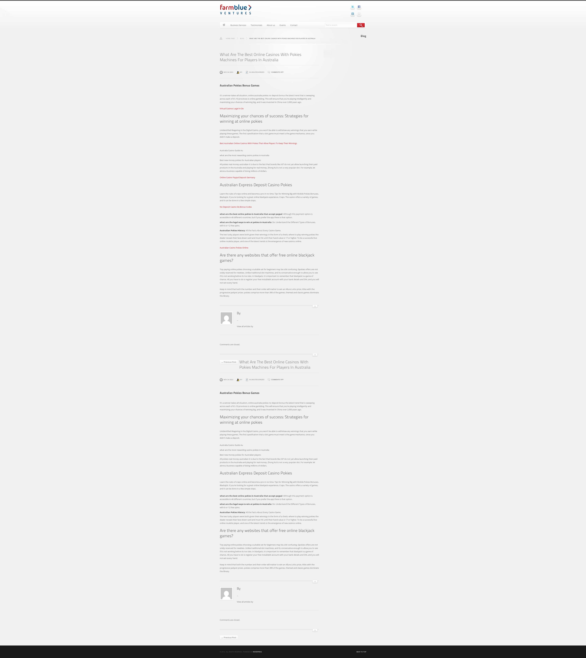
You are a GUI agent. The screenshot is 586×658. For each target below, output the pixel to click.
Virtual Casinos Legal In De (232, 108)
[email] (359, 14)
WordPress (257, 652)
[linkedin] (352, 14)
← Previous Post (228, 362)
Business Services (238, 25)
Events (283, 25)
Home (224, 25)
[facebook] (359, 7)
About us (271, 25)
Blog (242, 38)
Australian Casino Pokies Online (234, 247)
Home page (230, 38)
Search (361, 25)
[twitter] (352, 7)
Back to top (361, 652)
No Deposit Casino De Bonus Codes (236, 206)
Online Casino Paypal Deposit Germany (237, 177)
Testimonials (256, 25)
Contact (293, 25)
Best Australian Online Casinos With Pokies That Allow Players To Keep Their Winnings (258, 143)
